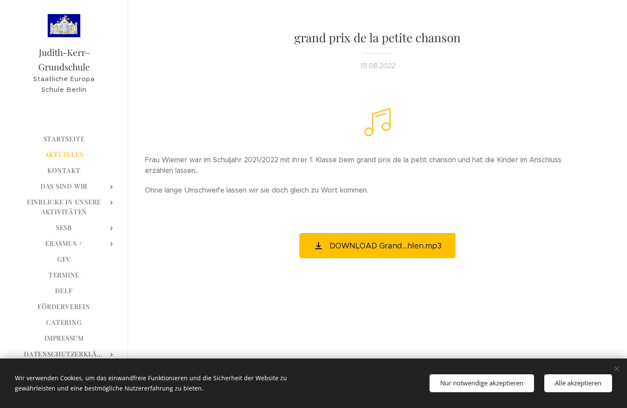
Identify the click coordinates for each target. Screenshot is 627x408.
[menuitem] (64, 139)
